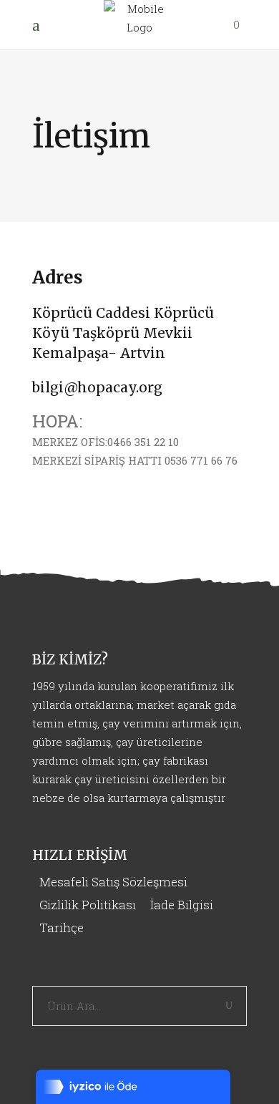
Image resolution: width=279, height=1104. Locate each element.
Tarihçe (61, 927)
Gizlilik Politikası (87, 904)
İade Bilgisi (181, 904)
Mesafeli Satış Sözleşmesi (113, 881)
